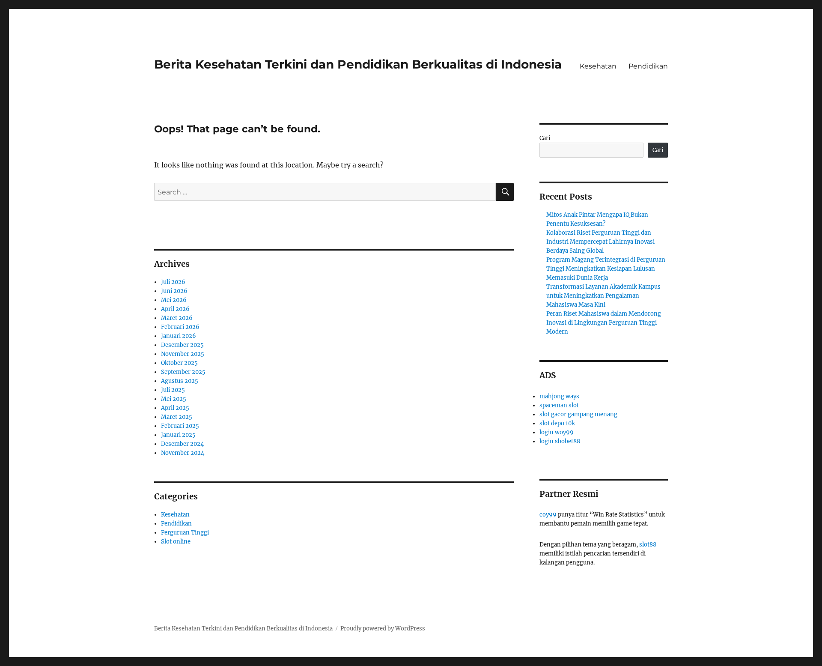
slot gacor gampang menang (578, 414)
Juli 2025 (173, 390)
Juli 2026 (173, 282)
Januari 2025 (178, 435)
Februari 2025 (180, 426)
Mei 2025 (173, 399)
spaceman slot (559, 405)
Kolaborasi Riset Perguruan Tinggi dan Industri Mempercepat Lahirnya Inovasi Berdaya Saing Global (600, 241)
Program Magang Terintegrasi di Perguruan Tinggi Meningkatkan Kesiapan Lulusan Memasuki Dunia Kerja (605, 268)
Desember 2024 (182, 444)
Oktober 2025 (179, 363)
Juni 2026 (174, 291)
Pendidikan (648, 66)
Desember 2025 (182, 345)
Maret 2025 (176, 417)
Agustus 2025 (179, 381)
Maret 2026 (177, 318)
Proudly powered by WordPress (382, 628)
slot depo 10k (557, 423)
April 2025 (175, 408)
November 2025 (182, 354)
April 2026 (175, 309)
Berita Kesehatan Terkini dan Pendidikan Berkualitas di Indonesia (358, 64)
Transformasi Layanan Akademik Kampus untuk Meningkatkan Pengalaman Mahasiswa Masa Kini (603, 295)
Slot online (176, 541)
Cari (544, 138)
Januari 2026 (178, 336)
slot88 (647, 544)
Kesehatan (598, 66)
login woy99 (556, 432)
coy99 (548, 514)
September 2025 (183, 372)
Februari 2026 (180, 327)
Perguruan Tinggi (185, 532)
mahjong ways (559, 396)
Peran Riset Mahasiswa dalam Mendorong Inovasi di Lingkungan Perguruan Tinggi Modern (603, 322)
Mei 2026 (174, 300)
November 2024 (182, 453)
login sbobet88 (559, 441)
